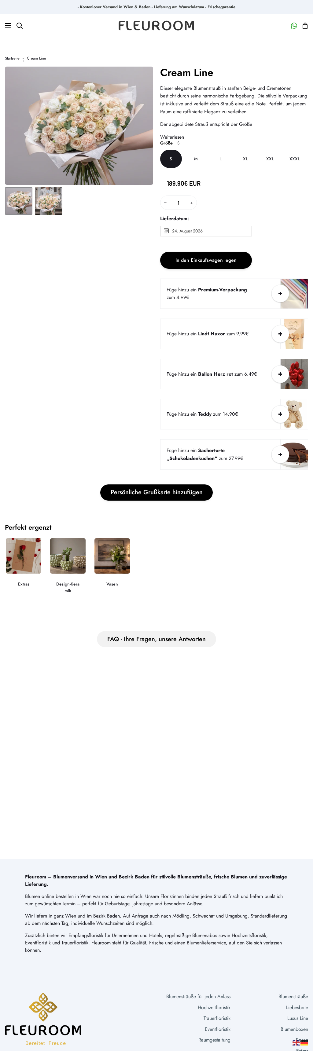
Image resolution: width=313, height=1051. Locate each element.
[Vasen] (112, 566)
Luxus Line (297, 1018)
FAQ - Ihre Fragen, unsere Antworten (156, 639)
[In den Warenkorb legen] (280, 293)
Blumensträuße (293, 996)
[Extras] (23, 566)
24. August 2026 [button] (187, 231)
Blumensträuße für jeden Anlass (198, 996)
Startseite (12, 58)
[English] (296, 1042)
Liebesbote (297, 1007)
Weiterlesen (172, 136)
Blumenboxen (294, 1029)
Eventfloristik (217, 1029)
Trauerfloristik (217, 1018)
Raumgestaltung (214, 1039)
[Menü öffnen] (6, 25)
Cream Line (186, 72)
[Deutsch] (304, 1042)
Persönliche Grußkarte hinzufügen (157, 492)
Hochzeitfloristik (214, 1007)
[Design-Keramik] (68, 569)
